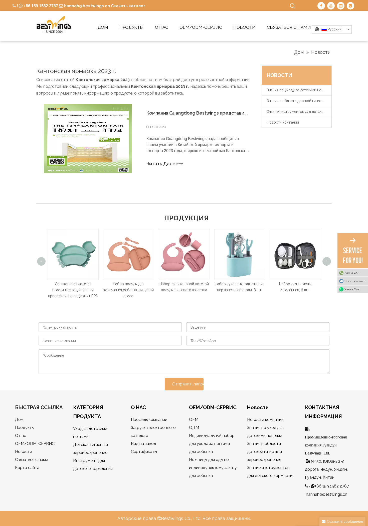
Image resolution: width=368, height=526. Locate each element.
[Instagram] (350, 6)
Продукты (24, 427)
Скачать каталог (128, 6)
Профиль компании (149, 419)
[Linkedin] (340, 6)
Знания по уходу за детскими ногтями (299, 90)
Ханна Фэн (351, 272)
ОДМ (194, 427)
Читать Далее (162, 163)
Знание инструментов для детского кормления (299, 112)
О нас (20, 435)
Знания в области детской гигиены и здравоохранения (299, 101)
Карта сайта (27, 467)
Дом (19, 419)
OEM (193, 419)
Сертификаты (144, 451)
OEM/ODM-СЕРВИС (35, 443)
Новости (23, 451)
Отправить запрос (188, 384)
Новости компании (283, 122)
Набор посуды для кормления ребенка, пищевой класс (128, 290)
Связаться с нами (31, 459)
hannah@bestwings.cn (86, 6)
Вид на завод (143, 443)
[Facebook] (321, 6)
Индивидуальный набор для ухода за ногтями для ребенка (212, 443)
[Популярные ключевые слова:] (292, 6)
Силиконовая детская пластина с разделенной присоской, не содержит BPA (73, 290)
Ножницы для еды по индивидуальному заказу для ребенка (213, 467)
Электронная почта (356, 281)
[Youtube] (331, 6)
